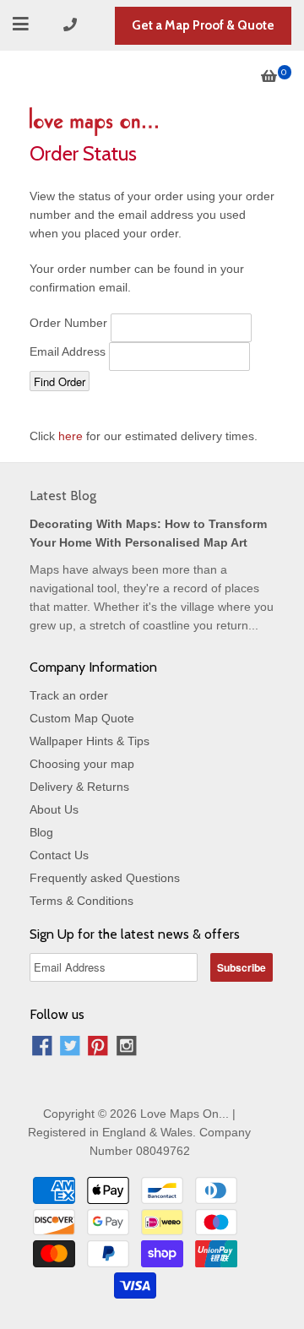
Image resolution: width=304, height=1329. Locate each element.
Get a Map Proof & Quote (203, 25)
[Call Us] (72, 25)
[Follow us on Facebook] (42, 1048)
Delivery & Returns (79, 786)
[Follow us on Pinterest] (98, 1048)
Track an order (69, 695)
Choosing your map (82, 764)
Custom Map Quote (82, 718)
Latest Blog (63, 495)
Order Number (68, 323)
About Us (54, 809)
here (70, 436)
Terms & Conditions (81, 900)
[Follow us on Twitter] (70, 1048)
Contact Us (59, 855)
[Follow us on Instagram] (127, 1048)
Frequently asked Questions (105, 878)
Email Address (68, 351)
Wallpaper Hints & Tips (89, 741)
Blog (41, 832)
